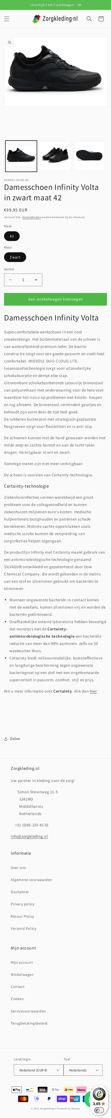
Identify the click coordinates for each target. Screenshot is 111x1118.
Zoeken (17, 998)
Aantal (9, 269)
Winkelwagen (22, 974)
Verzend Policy (23, 928)
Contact (18, 986)
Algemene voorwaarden (31, 879)
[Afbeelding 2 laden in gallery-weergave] (55, 156)
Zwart (15, 257)
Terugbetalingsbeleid (29, 1023)
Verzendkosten (31, 217)
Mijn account (22, 962)
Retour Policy (22, 916)
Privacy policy (22, 904)
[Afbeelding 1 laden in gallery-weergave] (21, 156)
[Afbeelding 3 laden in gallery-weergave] (89, 156)
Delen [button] (15, 738)
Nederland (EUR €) (33, 1070)
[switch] (99, 1110)
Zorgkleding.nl (48, 1108)
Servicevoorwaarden (28, 1011)
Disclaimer (20, 891)
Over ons (18, 867)
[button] (7, 19)
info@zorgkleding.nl (29, 836)
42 (12, 236)
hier (93, 691)
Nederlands (77, 1070)
